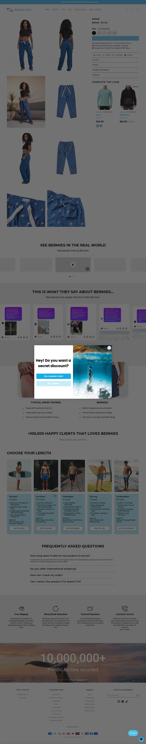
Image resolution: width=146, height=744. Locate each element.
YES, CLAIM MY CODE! (53, 376)
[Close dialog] (109, 348)
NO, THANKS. (53, 383)
